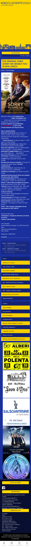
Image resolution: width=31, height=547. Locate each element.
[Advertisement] (15, 25)
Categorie (11, 545)
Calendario (19, 545)
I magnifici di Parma (8, 331)
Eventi (4, 258)
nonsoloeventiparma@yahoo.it (9, 498)
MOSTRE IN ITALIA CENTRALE (11, 278)
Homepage (4, 513)
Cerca (27, 545)
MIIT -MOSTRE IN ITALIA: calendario (13, 282)
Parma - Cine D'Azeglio (7, 70)
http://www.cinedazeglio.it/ (9, 229)
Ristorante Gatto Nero (7, 214)
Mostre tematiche (8, 298)
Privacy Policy (11, 508)
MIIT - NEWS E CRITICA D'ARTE (12, 290)
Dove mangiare (7, 307)
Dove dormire (7, 311)
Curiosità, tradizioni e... (9, 327)
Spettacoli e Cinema (8, 263)
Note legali (4, 508)
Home (4, 545)
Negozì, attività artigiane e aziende (13, 323)
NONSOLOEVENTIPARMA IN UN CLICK (14, 339)
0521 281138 (4, 231)
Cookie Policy (19, 508)
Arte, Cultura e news (8, 266)
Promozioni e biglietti (9, 270)
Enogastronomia (7, 319)
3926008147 (10, 504)
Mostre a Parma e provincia (10, 294)
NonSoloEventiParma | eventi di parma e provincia (15, 4)
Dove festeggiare (8, 315)
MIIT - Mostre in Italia (9, 286)
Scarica (9, 186)
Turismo (5, 303)
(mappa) (11, 146)
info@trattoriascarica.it (19, 188)
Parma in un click (7, 335)
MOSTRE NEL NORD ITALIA (10, 274)
